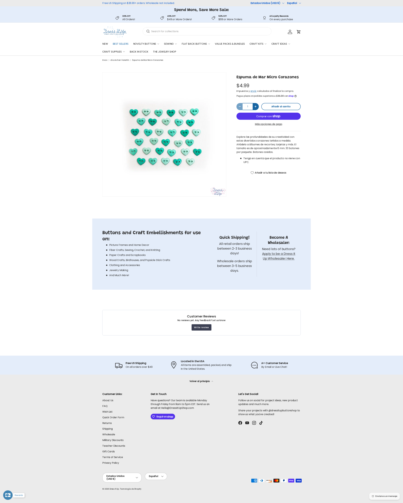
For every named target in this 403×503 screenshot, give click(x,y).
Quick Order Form (113, 417)
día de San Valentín (119, 60)
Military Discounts (113, 440)
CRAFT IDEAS (279, 44)
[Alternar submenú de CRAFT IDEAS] (289, 44)
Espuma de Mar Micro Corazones (147, 60)
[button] (298, 31)
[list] (164, 134)
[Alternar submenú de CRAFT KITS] (265, 44)
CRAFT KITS (256, 44)
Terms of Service (112, 457)
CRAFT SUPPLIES (112, 51)
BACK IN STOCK (139, 51)
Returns (107, 423)
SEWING (169, 44)
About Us (107, 400)
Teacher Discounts (113, 446)
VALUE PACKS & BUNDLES (230, 44)
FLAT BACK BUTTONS (194, 44)
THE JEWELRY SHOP (164, 51)
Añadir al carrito (280, 106)
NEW (105, 44)
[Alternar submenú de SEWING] (176, 44)
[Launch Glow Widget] (8, 495)
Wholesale (108, 434)
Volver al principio (200, 381)
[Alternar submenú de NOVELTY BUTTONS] (158, 44)
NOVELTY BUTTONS (144, 44)
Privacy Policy (110, 463)
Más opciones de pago (268, 124)
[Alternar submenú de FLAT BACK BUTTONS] (209, 44)
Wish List (107, 412)
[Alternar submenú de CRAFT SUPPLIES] (124, 51)
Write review (201, 327)
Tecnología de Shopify (130, 489)
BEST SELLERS (120, 44)
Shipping (107, 429)
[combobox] (207, 31)
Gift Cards (108, 451)
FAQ (105, 406)
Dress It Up (114, 489)
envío (253, 91)
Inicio (104, 60)
